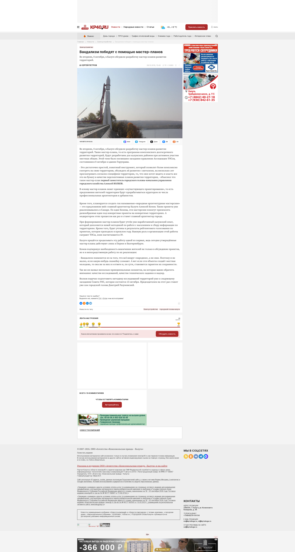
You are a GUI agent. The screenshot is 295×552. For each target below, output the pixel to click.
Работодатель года (182, 36)
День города (109, 36)
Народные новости (133, 27)
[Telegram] (90, 303)
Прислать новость (196, 27)
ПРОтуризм (123, 36)
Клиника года (164, 36)
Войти (216, 27)
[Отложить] (176, 65)
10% (93, 326)
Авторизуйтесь (112, 405)
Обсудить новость (167, 334)
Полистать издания (85, 453)
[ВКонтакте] (81, 303)
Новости (115, 27)
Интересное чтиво (203, 36)
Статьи (150, 27)
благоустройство (151, 309)
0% (81, 326)
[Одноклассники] (84, 303)
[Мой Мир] (87, 303)
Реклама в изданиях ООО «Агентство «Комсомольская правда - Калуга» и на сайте (122, 466)
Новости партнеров (138, 512)
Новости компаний (90, 430)
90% (178, 326)
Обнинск (85, 28)
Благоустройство (104, 42)
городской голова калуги (170, 309)
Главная (80, 42)
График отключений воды (143, 36)
